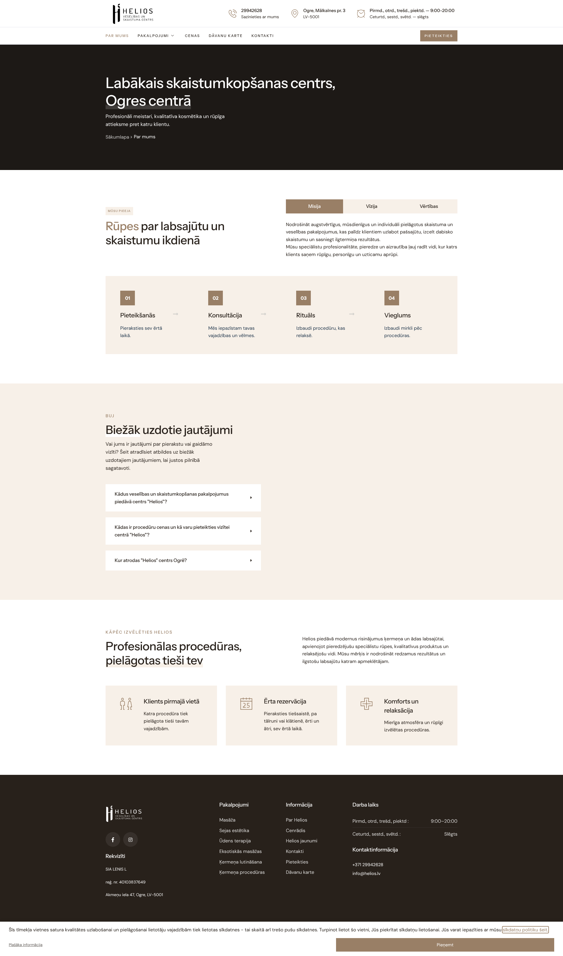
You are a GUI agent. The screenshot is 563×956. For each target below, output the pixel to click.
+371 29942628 (367, 865)
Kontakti (263, 35)
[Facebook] (113, 839)
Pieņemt (445, 945)
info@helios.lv (366, 873)
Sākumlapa (117, 137)
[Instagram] (130, 839)
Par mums (117, 35)
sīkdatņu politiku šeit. (525, 930)
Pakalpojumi (153, 35)
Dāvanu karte (226, 35)
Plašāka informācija (26, 944)
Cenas (192, 35)
